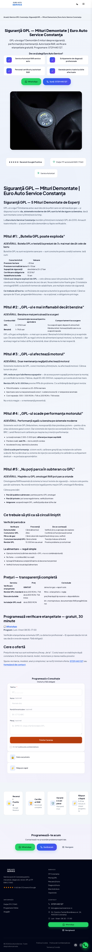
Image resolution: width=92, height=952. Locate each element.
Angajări (7, 912)
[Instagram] (81, 945)
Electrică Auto (53, 889)
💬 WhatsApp (10, 626)
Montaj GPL (52, 878)
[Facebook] (76, 945)
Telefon (13, 687)
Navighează (70, 930)
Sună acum (48, 847)
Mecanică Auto (54, 881)
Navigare (69, 847)
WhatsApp (33, 81)
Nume (16, 698)
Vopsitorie (52, 893)
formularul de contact (15, 664)
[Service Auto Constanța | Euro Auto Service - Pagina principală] (17, 4)
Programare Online (11, 908)
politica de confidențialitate (28, 747)
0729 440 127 (76, 661)
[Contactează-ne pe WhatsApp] (85, 945)
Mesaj (16, 721)
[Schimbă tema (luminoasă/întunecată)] (77, 4)
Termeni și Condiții (53, 947)
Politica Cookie (42, 943)
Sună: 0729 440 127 (58, 81)
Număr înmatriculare (21, 709)
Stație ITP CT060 (10, 904)
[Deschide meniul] (83, 4)
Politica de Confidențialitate (60, 943)
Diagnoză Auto (54, 885)
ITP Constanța (53, 874)
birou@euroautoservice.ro (61, 908)
